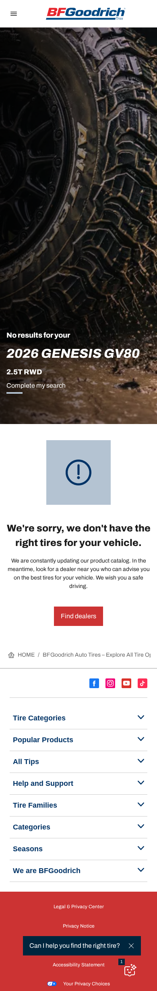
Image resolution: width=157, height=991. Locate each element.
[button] (121, 962)
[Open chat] (129, 970)
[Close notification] (131, 946)
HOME (26, 655)
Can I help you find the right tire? (74, 945)
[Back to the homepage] (86, 13)
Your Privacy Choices (86, 984)
